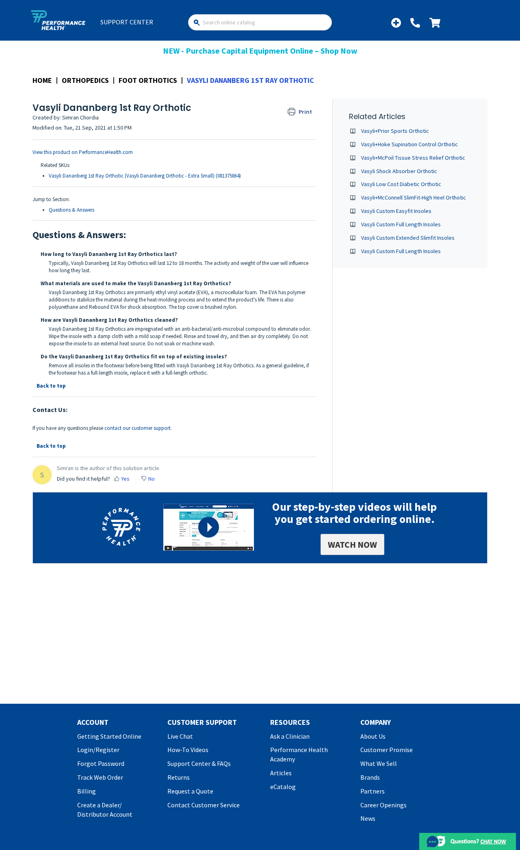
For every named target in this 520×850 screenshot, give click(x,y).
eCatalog (283, 787)
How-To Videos (187, 750)
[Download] (244, 326)
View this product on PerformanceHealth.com (82, 152)
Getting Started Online (109, 736)
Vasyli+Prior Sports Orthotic (395, 130)
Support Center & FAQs (199, 763)
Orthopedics (85, 80)
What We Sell (378, 763)
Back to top (51, 385)
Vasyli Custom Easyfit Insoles (396, 211)
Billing (86, 791)
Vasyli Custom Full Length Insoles (401, 224)
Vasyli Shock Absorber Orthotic (399, 171)
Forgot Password (100, 763)
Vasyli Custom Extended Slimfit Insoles (408, 237)
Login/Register (98, 750)
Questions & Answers (71, 209)
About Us (373, 736)
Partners (372, 791)
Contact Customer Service (203, 805)
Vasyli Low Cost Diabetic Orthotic (401, 184)
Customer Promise (386, 750)
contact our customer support (137, 428)
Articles (281, 773)
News (367, 818)
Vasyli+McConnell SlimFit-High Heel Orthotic (413, 197)
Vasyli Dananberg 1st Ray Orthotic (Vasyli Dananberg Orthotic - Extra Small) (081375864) (145, 175)
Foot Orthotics (148, 80)
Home (42, 80)
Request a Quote (190, 791)
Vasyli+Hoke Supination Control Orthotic (409, 144)
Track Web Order (100, 777)
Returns (178, 777)
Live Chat (180, 736)
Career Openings (383, 805)
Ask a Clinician (290, 736)
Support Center (126, 22)
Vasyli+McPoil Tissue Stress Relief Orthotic (413, 157)
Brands (370, 777)
